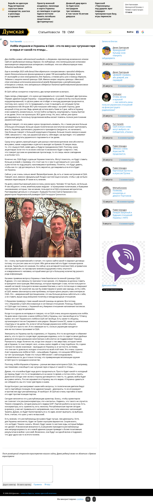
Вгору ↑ (48, 484)
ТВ (64, 32)
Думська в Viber (109, 285)
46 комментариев (125, 201)
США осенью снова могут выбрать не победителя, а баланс (123, 129)
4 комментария (126, 223)
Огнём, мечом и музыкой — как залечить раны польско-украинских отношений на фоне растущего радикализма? (117, 103)
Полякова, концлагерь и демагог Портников (122, 193)
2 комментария (126, 159)
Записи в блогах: (109, 41)
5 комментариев (126, 115)
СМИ (71, 32)
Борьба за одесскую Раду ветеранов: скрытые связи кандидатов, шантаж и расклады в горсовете (19, 10)
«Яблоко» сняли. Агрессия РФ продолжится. (120, 151)
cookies (80, 499)
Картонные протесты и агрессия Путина (123, 172)
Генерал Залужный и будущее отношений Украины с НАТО (122, 215)
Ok (88, 499)
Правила (38, 484)
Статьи (43, 32)
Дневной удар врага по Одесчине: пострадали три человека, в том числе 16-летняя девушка (77, 10)
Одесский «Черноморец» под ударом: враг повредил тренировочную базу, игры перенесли (106, 10)
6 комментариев (126, 137)
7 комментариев (126, 64)
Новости (54, 32)
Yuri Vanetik (16, 41)
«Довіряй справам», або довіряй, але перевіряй (122, 77)
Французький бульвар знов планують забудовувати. (113, 54)
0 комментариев (126, 86)
